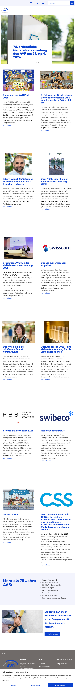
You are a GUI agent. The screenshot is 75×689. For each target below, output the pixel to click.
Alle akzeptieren (60, 685)
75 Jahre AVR (10, 514)
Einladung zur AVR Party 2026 (17, 96)
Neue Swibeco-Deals (53, 430)
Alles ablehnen (35, 685)
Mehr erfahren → (8, 125)
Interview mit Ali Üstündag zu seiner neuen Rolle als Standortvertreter (18, 181)
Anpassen (13, 685)
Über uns (41, 664)
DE (37, 3)
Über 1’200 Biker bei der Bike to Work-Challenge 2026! (54, 181)
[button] (69, 10)
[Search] (72, 3)
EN (43, 3)
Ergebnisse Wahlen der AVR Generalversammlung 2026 (18, 265)
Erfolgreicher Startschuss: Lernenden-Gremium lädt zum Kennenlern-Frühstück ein (56, 98)
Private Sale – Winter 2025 (18, 430)
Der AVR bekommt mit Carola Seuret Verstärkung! (13, 349)
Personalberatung (44, 666)
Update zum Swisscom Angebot (53, 264)
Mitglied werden (62, 664)
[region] (37, 679)
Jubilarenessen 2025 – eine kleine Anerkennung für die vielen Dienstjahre (56, 349)
